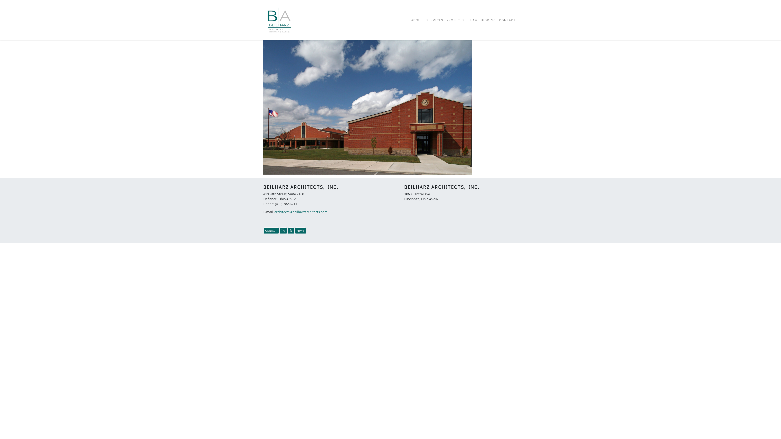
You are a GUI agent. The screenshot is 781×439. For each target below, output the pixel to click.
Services (434, 20)
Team (473, 20)
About (417, 20)
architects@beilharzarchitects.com (300, 212)
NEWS (300, 231)
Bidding (488, 20)
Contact (507, 20)
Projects (456, 20)
